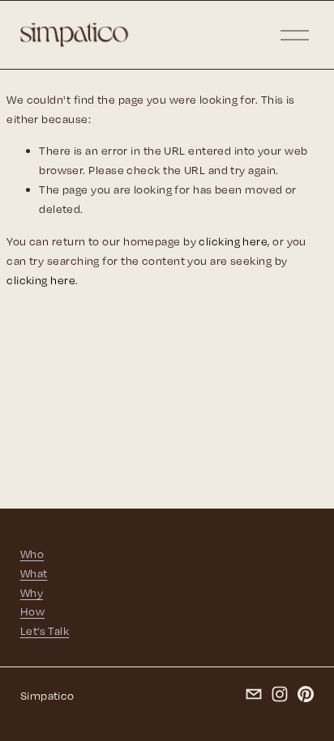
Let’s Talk (44, 630)
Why (31, 592)
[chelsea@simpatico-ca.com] (254, 694)
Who (32, 553)
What (34, 573)
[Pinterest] (306, 694)
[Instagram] (280, 694)
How (32, 611)
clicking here (233, 241)
